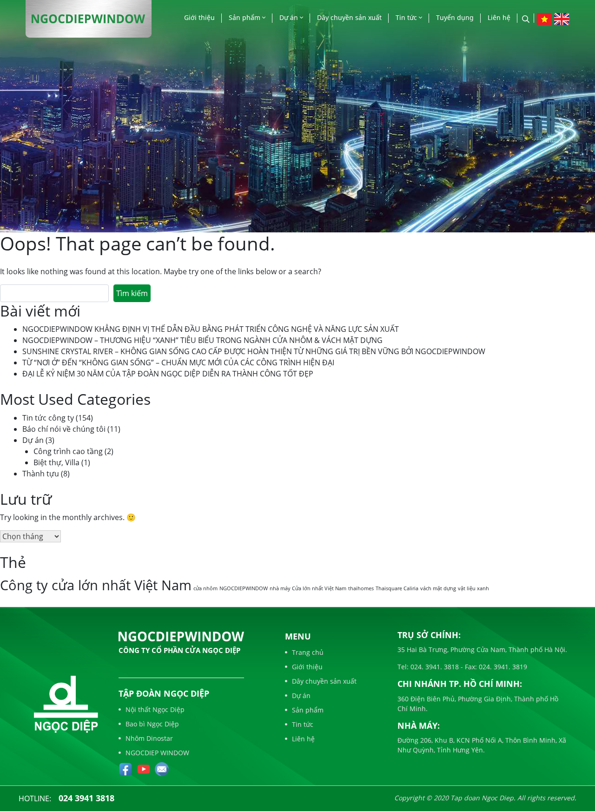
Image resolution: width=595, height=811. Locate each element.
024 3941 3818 (86, 798)
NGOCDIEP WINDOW (157, 752)
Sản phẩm (245, 17)
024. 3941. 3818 (434, 666)
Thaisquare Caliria (397, 588)
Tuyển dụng (455, 17)
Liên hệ (499, 17)
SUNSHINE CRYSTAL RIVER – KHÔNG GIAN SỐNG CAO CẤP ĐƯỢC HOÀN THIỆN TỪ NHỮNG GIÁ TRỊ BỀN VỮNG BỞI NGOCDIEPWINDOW (253, 351)
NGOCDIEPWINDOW (243, 588)
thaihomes (361, 588)
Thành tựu (40, 473)
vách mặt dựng (438, 588)
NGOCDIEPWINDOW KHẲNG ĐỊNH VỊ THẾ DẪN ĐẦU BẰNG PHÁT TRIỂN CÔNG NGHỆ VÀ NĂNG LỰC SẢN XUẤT (210, 329)
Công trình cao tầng (68, 451)
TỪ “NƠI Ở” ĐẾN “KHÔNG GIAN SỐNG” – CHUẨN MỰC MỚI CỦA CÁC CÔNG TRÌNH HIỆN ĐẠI (178, 362)
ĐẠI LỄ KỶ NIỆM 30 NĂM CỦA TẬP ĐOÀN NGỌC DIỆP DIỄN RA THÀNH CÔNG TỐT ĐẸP (167, 374)
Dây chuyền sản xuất (349, 17)
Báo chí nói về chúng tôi (64, 429)
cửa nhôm (205, 588)
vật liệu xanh (473, 588)
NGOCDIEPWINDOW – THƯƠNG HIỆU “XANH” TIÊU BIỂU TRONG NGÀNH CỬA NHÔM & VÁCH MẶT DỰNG (202, 340)
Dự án (289, 17)
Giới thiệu (199, 17)
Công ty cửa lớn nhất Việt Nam (96, 585)
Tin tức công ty (48, 418)
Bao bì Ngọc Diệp (152, 723)
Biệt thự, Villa (56, 462)
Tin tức (407, 17)
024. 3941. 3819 (502, 666)
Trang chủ (308, 652)
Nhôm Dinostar (149, 738)
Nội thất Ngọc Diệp (155, 709)
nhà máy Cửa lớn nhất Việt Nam (308, 588)
